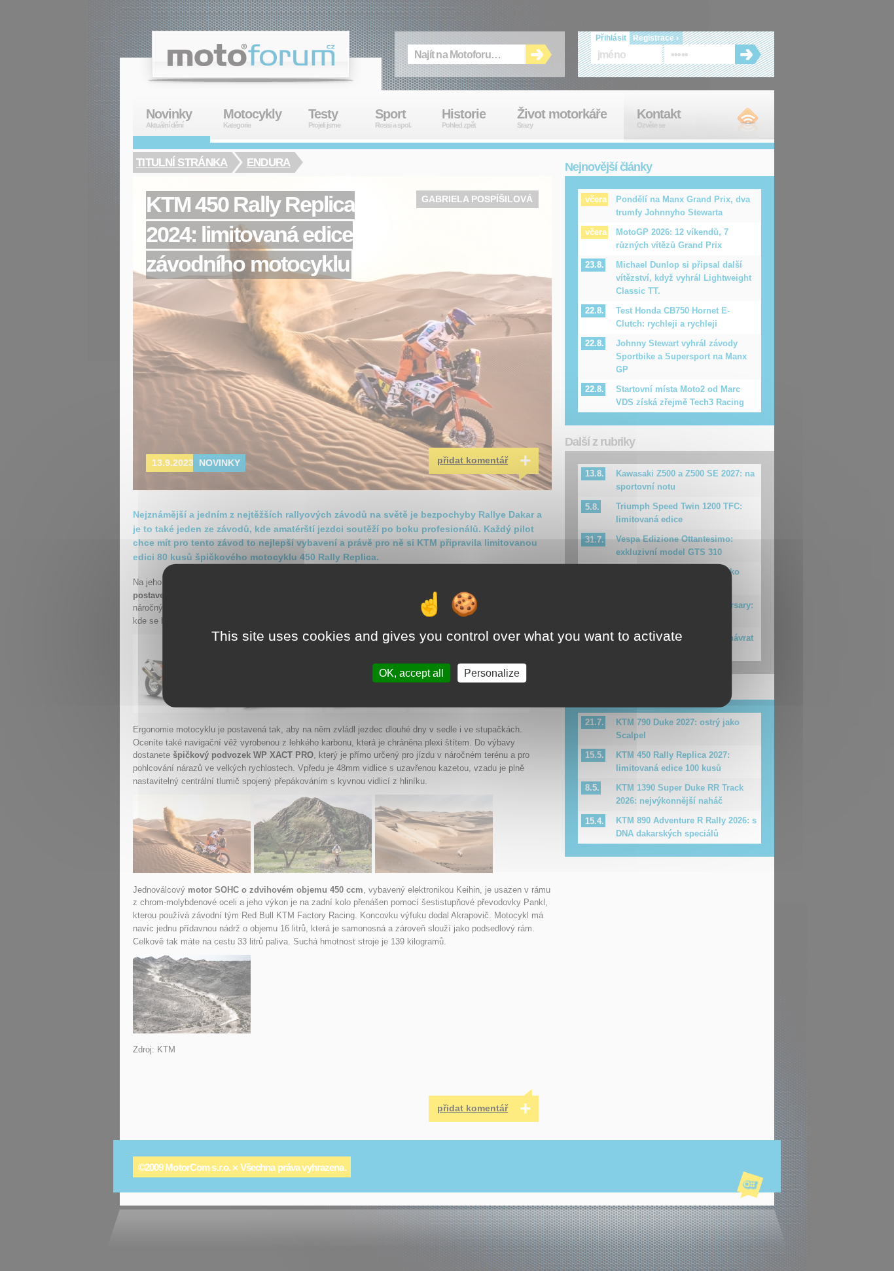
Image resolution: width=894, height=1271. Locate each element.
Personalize (492, 672)
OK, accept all (411, 672)
